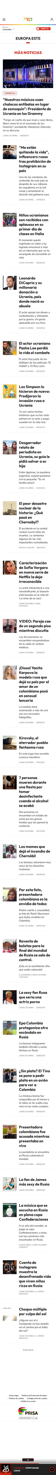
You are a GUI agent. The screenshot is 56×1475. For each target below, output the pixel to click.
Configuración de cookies (37, 1398)
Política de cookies (16, 1398)
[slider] (28, 1463)
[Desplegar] (28, 1460)
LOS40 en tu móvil (28, 1401)
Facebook (39, 1371)
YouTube (28, 1371)
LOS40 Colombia (28, 19)
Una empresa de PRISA (28, 1411)
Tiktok (16, 1371)
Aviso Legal (14, 1395)
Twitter (33, 1371)
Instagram (22, 1371)
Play (52, 1469)
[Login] (52, 19)
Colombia (7, 29)
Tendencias (9, 93)
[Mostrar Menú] (4, 19)
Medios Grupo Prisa (28, 1418)
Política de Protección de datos (34, 1395)
